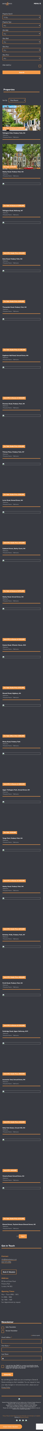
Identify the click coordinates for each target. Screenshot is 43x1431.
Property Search (7, 14)
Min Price (5, 47)
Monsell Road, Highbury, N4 (11, 693)
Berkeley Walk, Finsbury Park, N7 (13, 935)
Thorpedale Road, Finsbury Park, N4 (14, 307)
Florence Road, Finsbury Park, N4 (13, 404)
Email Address (7, 1337)
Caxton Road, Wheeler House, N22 (14, 645)
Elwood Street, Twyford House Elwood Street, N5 (19, 1224)
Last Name (5, 1354)
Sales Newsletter (11, 1327)
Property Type (6, 22)
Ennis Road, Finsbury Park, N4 (12, 259)
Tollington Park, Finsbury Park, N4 (13, 133)
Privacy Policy (6, 1387)
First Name (6, 1345)
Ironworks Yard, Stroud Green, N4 (13, 1079)
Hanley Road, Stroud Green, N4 (13, 597)
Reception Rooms (7, 137)
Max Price (5, 55)
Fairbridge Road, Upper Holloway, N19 (15, 1031)
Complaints (37, 1415)
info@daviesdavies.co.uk (9, 1259)
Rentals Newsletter (12, 1331)
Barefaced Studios (24, 1417)
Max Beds (5, 39)
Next (22, 1236)
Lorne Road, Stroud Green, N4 (12, 500)
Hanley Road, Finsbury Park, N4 (13, 172)
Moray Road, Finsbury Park (11, 742)
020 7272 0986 (6, 1262)
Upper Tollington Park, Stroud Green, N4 (16, 790)
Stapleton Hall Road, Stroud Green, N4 (15, 355)
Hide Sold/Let (6, 65)
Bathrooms (16, 137)
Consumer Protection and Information (25, 1415)
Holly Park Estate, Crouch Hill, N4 (13, 1128)
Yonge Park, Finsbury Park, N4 (12, 838)
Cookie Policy (13, 1415)
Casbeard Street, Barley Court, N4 (13, 548)
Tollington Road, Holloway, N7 (12, 210)
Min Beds (5, 30)
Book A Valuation (9, 1272)
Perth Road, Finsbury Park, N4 (12, 983)
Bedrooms (5, 135)
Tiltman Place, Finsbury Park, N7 (13, 452)
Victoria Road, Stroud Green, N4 (13, 1176)
